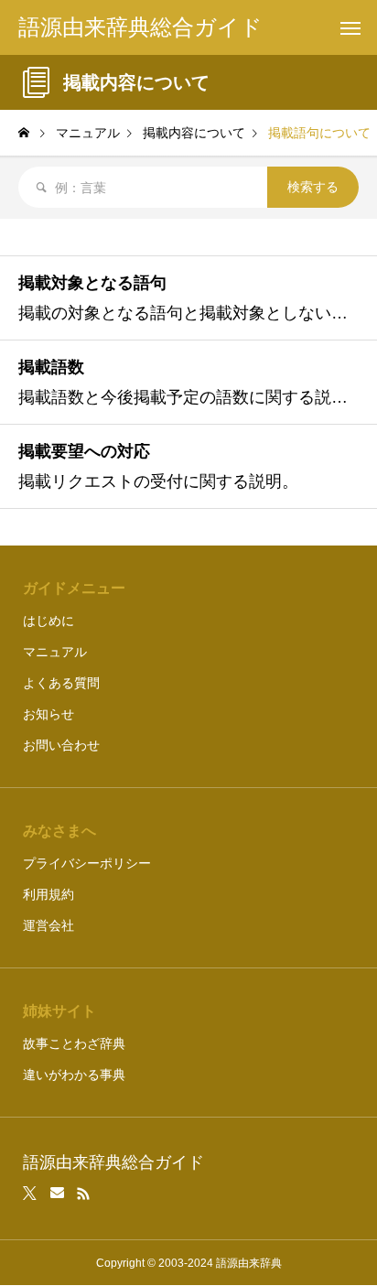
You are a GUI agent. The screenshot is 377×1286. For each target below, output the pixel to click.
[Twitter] (30, 1193)
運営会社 (48, 925)
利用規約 (48, 894)
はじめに (48, 620)
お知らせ (48, 714)
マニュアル (55, 651)
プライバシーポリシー (87, 863)
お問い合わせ (61, 745)
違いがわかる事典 (74, 1074)
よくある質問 (61, 682)
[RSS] (83, 1193)
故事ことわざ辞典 (74, 1043)
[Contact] (57, 1193)
